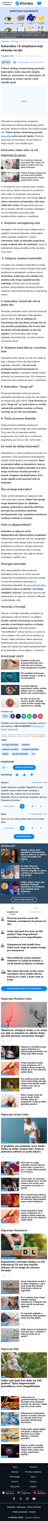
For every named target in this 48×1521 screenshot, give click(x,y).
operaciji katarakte (36, 585)
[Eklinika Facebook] (14, 1498)
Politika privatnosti (20, 1512)
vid (33, 754)
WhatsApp (37, 726)
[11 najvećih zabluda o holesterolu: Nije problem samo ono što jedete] (10, 1319)
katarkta (25, 744)
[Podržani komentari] (24, 775)
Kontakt (32, 1512)
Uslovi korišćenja (38, 736)
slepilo (5, 754)
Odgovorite (9, 806)
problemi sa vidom (10, 749)
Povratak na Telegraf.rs (7, 3)
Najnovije (16, 999)
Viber (3, 729)
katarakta (6, 136)
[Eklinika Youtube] (34, 1498)
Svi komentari (24, 836)
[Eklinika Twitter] (20, 1498)
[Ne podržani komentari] (32, 775)
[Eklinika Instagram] (27, 1498)
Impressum (21, 1507)
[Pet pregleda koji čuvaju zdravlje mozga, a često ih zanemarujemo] (10, 677)
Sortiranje (6, 775)
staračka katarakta (20, 754)
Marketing (11, 1507)
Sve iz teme (24, 899)
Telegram (12, 729)
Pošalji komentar (24, 767)
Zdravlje (14, 41)
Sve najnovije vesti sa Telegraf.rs (24, 988)
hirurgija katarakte (10, 744)
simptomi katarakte (30, 749)
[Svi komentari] (17, 775)
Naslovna (5, 41)
